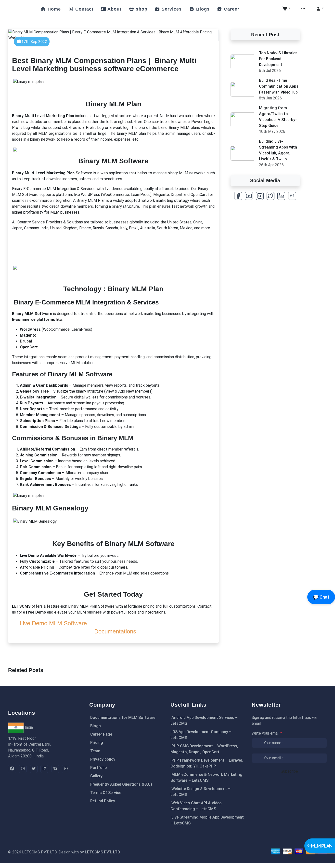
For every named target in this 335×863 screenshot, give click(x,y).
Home (53, 9)
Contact (83, 9)
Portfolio (98, 767)
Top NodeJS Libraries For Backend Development (278, 59)
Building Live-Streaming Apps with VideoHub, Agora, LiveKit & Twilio (278, 150)
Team (95, 751)
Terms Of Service (105, 792)
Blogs (202, 9)
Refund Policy (102, 801)
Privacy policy (102, 759)
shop (140, 9)
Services (171, 9)
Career (230, 9)
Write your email (267, 733)
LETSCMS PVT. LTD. (103, 852)
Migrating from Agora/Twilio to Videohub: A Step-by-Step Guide (278, 117)
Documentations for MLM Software (122, 717)
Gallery (96, 776)
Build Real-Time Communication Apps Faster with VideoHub (278, 86)
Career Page (101, 734)
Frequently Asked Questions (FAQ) (121, 784)
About (113, 9)
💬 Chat (321, 597)
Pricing (96, 742)
